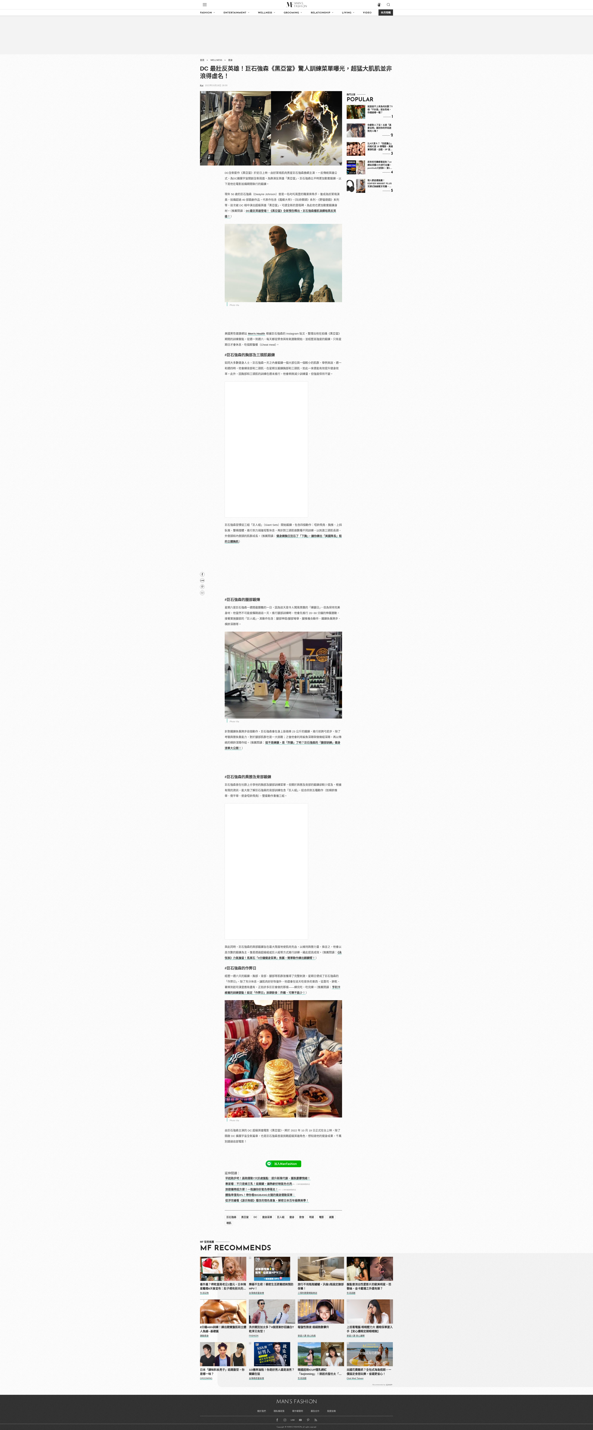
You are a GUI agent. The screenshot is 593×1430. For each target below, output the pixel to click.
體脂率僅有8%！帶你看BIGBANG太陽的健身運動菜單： (260, 1195)
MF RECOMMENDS (235, 1248)
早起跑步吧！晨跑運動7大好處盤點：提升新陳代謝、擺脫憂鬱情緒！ (267, 1178)
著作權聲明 (297, 1411)
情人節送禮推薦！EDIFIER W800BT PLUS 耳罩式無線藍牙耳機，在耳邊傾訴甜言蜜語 (380, 183)
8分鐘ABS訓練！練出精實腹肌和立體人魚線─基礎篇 (223, 1329)
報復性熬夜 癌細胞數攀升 (313, 1327)
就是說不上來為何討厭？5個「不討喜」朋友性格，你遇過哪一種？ (380, 109)
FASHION (206, 13)
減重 (331, 1217)
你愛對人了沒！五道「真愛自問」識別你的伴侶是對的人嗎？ (379, 128)
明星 (311, 1217)
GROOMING (291, 13)
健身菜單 (267, 1217)
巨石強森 (231, 1217)
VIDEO (367, 13)
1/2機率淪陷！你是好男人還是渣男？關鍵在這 (271, 1371)
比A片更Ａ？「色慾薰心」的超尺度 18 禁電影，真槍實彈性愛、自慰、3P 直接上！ (380, 146)
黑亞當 (245, 1217)
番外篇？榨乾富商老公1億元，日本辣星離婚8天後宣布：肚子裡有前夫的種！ (223, 1287)
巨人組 (280, 1217)
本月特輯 (386, 13)
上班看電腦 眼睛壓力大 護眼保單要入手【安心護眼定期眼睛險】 (370, 1329)
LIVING (346, 13)
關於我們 (261, 1411)
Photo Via (234, 305)
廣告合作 (315, 1411)
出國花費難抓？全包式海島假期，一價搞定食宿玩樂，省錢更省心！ (369, 1371)
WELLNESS (265, 13)
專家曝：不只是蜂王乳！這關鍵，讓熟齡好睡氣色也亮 (258, 1183)
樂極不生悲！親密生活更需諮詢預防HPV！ (271, 1286)
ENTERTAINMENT (234, 13)
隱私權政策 (279, 1411)
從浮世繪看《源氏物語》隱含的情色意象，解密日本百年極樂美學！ (267, 1200)
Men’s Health (256, 333)
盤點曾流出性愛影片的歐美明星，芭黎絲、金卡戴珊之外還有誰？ (369, 1286)
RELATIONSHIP (320, 13)
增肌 (228, 1223)
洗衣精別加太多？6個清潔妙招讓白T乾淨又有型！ (271, 1329)
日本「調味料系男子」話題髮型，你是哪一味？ (222, 1371)
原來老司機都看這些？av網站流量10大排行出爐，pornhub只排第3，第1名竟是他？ (380, 165)
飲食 (301, 1217)
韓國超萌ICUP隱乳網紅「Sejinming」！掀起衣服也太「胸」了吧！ (320, 1372)
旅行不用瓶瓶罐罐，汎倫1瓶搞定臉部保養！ (321, 1286)
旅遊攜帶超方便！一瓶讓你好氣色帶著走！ (251, 1189)
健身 (230, 60)
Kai (201, 85)
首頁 (202, 60)
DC (255, 1217)
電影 (321, 1217)
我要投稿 (331, 1411)
